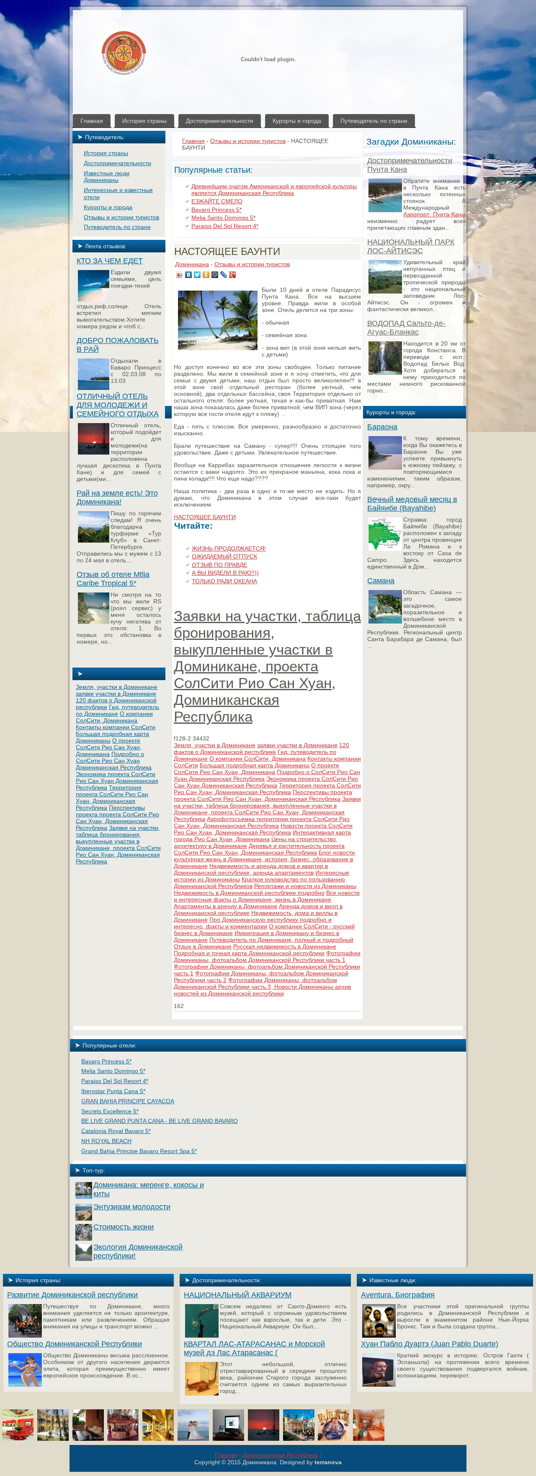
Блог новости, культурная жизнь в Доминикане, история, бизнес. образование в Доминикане (265, 859)
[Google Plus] (232, 274)
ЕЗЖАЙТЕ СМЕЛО (216, 201)
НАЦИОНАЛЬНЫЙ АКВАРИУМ (237, 1295)
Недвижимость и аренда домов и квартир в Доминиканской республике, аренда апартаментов (251, 869)
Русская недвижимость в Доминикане (284, 946)
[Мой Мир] (215, 274)
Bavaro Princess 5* (216, 209)
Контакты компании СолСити (115, 727)
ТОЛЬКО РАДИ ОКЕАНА (224, 581)
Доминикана (192, 264)
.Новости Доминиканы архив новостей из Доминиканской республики (262, 990)
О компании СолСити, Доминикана (114, 717)
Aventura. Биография (398, 1295)
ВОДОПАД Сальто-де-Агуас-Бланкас (406, 327)
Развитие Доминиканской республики (72, 1295)
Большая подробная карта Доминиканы (254, 765)
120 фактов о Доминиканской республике (261, 748)
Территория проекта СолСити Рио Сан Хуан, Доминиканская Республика (112, 797)
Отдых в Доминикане (203, 946)
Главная (193, 141)
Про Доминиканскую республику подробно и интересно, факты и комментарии (253, 923)
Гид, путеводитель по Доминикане (117, 710)
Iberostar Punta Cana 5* (113, 1091)
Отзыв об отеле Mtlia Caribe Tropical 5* (113, 578)
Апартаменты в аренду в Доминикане (225, 906)
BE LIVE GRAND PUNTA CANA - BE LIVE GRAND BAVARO (159, 1120)
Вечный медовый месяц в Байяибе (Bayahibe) (412, 503)
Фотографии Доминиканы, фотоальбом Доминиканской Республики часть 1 (267, 956)
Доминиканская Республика (280, 1455)
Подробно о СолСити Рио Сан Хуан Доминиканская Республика (114, 761)
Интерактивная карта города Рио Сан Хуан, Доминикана (262, 835)
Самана (380, 581)
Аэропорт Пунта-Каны (434, 214)
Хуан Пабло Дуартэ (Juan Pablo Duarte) (429, 1344)
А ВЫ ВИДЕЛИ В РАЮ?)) (225, 572)
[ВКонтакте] (188, 274)
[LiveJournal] (223, 274)
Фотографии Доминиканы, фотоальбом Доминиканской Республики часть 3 (255, 983)
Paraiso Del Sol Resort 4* (224, 226)
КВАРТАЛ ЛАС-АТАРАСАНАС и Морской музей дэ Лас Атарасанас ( (254, 1348)
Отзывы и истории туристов (248, 141)
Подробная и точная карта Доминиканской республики (249, 953)
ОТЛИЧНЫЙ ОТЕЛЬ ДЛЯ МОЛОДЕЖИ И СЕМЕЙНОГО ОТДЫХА (118, 405)
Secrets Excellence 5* (110, 1111)
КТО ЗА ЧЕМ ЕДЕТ (110, 261)
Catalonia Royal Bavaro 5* (116, 1131)
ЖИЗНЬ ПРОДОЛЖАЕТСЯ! (229, 548)
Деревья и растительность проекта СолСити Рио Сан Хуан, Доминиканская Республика (259, 849)
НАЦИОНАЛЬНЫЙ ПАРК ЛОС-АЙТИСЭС (410, 246)
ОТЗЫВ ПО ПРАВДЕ (219, 564)
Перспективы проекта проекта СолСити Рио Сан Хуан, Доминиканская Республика (117, 817)
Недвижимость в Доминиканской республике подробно (249, 892)
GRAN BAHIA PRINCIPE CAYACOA (127, 1101)
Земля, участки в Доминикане (116, 686)
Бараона (382, 427)
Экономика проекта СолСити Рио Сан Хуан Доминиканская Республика (117, 781)
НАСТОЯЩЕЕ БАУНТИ (227, 251)
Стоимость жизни (123, 1227)
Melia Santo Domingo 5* (223, 217)
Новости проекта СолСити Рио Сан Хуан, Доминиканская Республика (263, 829)
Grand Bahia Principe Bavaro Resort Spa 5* (139, 1151)
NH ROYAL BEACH (106, 1141)
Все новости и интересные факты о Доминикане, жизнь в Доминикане (267, 896)
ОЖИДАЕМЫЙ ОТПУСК (224, 556)
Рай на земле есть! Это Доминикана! (117, 497)
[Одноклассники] (206, 274)
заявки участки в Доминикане (116, 693)
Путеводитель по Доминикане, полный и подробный (281, 939)
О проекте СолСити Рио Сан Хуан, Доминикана (109, 747)
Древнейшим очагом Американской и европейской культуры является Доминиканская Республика (274, 190)
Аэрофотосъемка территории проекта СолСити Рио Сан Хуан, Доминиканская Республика (262, 822)
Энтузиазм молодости (131, 1207)
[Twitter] (197, 274)
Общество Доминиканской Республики (74, 1344)
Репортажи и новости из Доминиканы (305, 886)
